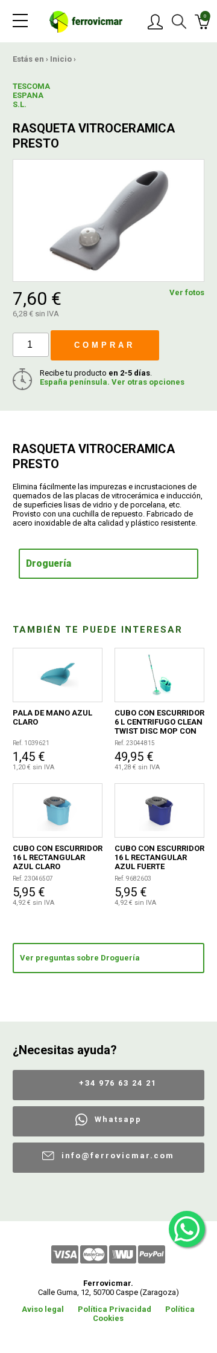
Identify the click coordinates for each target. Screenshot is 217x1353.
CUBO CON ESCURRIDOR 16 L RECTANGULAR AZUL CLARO (57, 857)
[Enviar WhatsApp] (187, 1229)
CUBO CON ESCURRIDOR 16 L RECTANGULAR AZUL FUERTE (159, 857)
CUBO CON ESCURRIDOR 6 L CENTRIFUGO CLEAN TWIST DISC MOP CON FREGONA (159, 721)
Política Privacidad (114, 1309)
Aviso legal (43, 1309)
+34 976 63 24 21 (118, 1082)
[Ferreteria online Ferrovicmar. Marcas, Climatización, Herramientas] (85, 20)
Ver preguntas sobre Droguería (80, 957)
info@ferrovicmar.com (117, 1155)
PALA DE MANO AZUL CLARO (52, 717)
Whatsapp (118, 1119)
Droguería (48, 563)
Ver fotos (186, 292)
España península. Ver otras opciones (112, 381)
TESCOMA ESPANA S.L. (31, 95)
